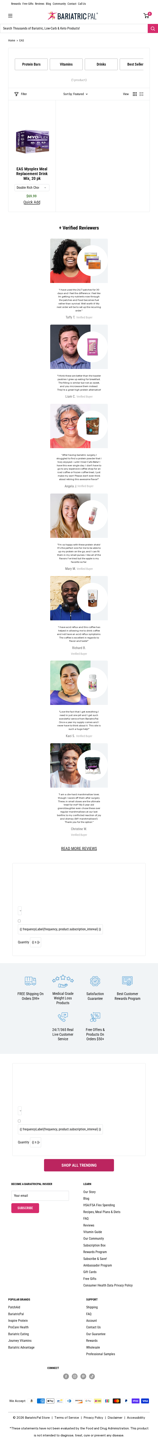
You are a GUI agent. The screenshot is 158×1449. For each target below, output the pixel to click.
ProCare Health (18, 1327)
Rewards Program (95, 1252)
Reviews (39, 3)
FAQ (86, 1218)
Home (11, 40)
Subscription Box (94, 1245)
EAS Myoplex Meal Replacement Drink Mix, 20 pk (32, 174)
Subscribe (28, 1208)
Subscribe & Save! (95, 1259)
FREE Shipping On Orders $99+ (30, 996)
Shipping (92, 1307)
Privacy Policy (93, 1417)
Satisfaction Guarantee (95, 996)
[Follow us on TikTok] (92, 1376)
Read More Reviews (79, 848)
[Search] (153, 28)
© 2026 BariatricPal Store (31, 1417)
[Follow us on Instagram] (75, 1376)
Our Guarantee (96, 1334)
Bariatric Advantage (21, 1347)
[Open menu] (10, 15)
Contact (71, 3)
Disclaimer (115, 1417)
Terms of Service (66, 1417)
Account (91, 1321)
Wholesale (93, 1347)
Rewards (16, 3)
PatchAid (14, 1307)
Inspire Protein (18, 1321)
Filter (24, 94)
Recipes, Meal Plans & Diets (101, 1212)
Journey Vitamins (19, 1341)
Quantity (23, 942)
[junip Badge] (79, 1383)
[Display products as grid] (135, 94)
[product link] (79, 790)
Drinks (101, 64)
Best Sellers (136, 64)
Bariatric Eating (18, 1334)
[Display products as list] (141, 94)
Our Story (89, 1192)
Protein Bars (31, 64)
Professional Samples (100, 1354)
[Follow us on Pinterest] (83, 1376)
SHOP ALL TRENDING (79, 1165)
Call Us (82, 3)
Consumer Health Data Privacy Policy (108, 1285)
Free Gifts (27, 3)
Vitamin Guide (92, 1232)
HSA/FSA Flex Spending (99, 1205)
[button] (146, 15)
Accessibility (136, 1417)
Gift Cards (89, 1272)
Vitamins (66, 64)
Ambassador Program (97, 1265)
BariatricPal (16, 1314)
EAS (21, 40)
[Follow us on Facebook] (66, 1376)
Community (59, 3)
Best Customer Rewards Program (128, 996)
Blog (48, 3)
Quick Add (31, 202)
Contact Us (93, 1327)
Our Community (93, 1238)
